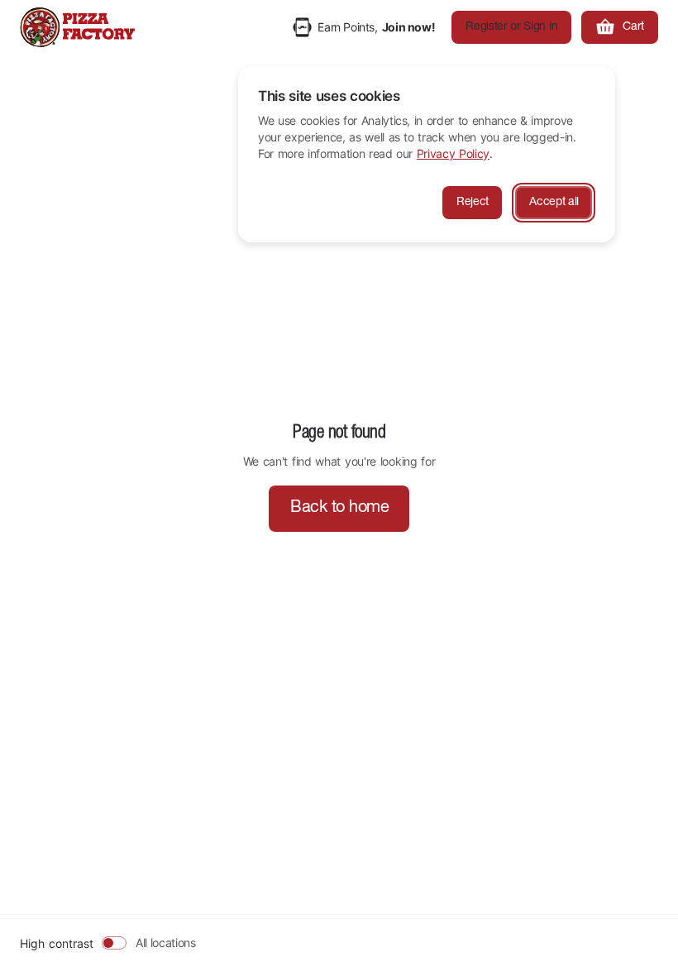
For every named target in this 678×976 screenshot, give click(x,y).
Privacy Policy (453, 153)
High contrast (56, 943)
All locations (166, 942)
